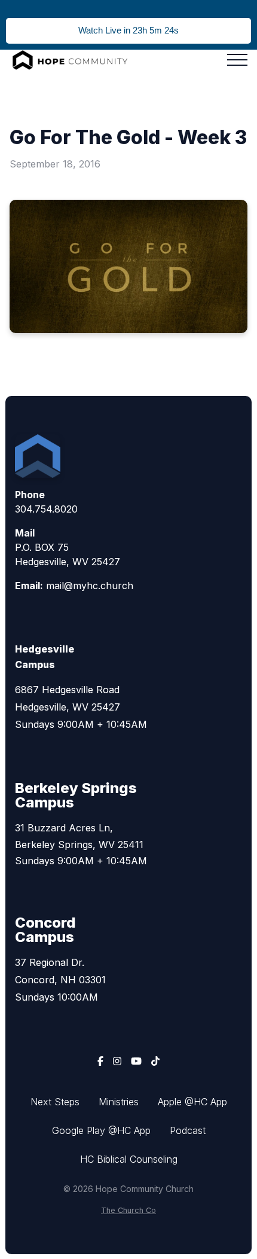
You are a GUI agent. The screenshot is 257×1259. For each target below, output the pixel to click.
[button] (237, 60)
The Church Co (128, 1210)
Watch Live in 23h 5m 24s (128, 30)
